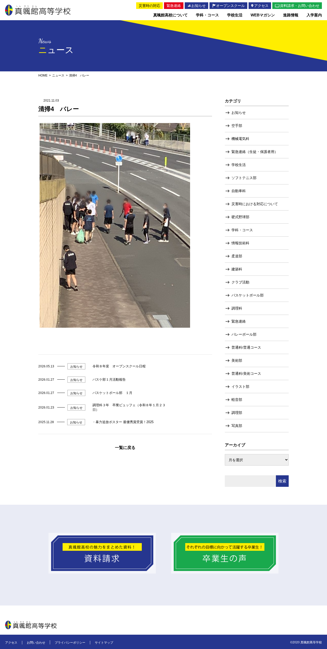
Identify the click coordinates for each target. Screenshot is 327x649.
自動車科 (238, 191)
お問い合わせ (36, 642)
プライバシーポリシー (70, 642)
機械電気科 (240, 139)
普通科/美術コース (246, 373)
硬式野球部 (240, 217)
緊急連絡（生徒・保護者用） (254, 152)
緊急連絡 (238, 321)
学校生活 (238, 165)
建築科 (236, 269)
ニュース (58, 75)
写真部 (236, 426)
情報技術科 (240, 243)
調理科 (236, 308)
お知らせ (238, 113)
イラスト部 (240, 386)
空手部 (236, 126)
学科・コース (242, 230)
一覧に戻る (125, 447)
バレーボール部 (243, 334)
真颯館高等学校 (38, 10)
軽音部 (236, 400)
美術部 (236, 360)
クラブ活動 (240, 282)
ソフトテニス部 (243, 178)
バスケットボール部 (247, 295)
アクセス (11, 642)
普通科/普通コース (246, 347)
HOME (43, 75)
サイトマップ (104, 642)
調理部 (236, 413)
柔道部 (236, 256)
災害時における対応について (254, 204)
